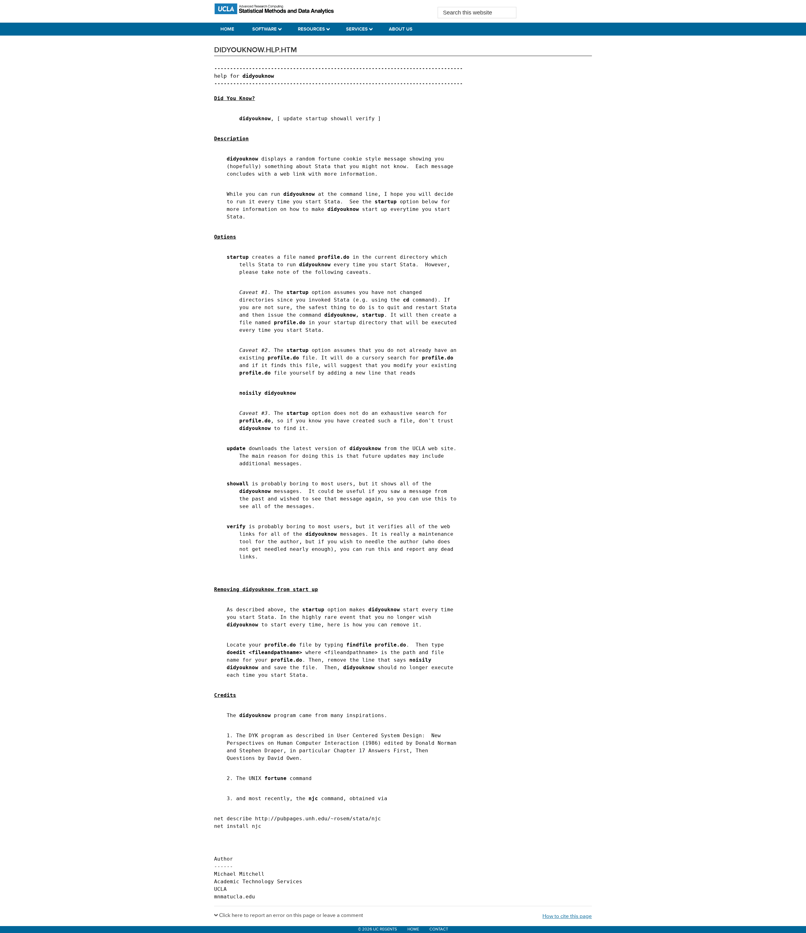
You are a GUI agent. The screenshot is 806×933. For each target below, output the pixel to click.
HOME (413, 929)
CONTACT (438, 929)
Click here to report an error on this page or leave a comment (291, 915)
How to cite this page (567, 916)
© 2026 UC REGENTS (377, 929)
